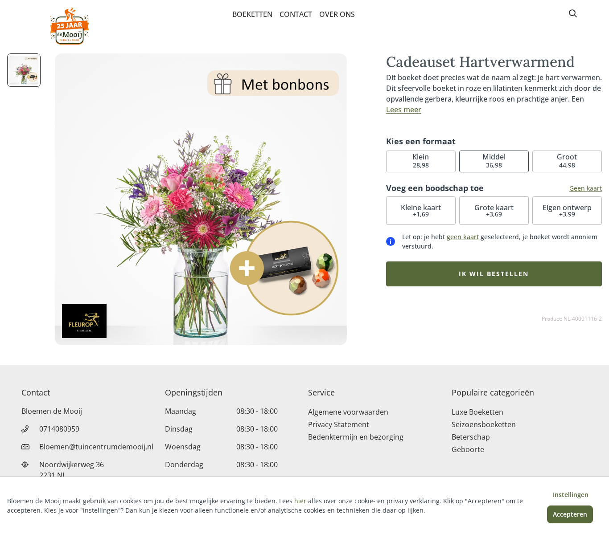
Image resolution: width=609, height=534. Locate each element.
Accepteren (570, 514)
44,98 (567, 160)
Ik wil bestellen (494, 273)
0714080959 (59, 429)
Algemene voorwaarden (348, 412)
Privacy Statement (338, 424)
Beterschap (471, 437)
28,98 (420, 160)
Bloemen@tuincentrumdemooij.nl (96, 447)
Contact (296, 14)
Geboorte (468, 449)
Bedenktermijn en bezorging (355, 437)
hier (300, 501)
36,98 (494, 160)
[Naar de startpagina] (69, 26)
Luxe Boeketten (477, 412)
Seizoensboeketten (484, 424)
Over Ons (337, 14)
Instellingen (570, 494)
